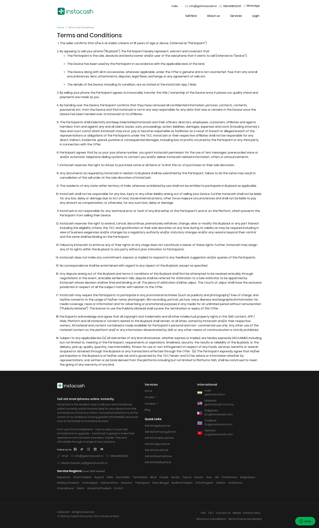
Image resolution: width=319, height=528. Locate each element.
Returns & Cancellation (211, 519)
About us (213, 16)
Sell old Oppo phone (157, 444)
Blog (147, 410)
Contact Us (223, 513)
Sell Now (191, 16)
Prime (148, 391)
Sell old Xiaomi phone (158, 456)
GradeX (150, 397)
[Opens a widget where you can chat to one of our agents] (305, 521)
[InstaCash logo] (75, 11)
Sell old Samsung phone (160, 432)
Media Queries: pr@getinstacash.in (84, 463)
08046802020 (118, 456)
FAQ (203, 513)
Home (60, 27)
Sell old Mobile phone (158, 462)
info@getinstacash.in (88, 456)
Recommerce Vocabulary (245, 519)
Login (255, 16)
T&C (211, 513)
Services (236, 16)
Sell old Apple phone (157, 425)
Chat (64, 456)
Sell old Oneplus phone (159, 438)
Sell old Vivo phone (156, 450)
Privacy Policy (251, 513)
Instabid (150, 404)
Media (237, 513)
